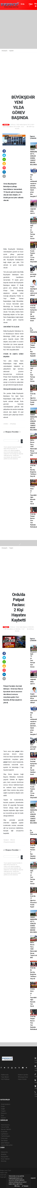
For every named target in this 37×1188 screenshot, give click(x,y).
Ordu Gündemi (24, 5)
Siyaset (11, 50)
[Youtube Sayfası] (12, 1067)
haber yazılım (4, 1183)
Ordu (5, 249)
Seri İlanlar (4, 1140)
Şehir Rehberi (5, 1143)
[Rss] (20, 1067)
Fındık (3, 1106)
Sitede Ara (4, 1152)
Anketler (3, 1154)
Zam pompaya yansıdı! (33, 274)
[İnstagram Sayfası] (9, 1067)
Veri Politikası (5, 1079)
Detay (18, 1186)
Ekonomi (4, 1113)
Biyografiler (4, 1156)
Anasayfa (4, 50)
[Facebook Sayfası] (2, 1067)
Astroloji (3, 1161)
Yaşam (11, 548)
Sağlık (3, 1109)
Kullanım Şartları (23, 1075)
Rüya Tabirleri (5, 1159)
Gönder (22, 441)
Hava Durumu (5, 1125)
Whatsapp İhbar (23, 1077)
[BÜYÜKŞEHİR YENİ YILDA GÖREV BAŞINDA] (13, 139)
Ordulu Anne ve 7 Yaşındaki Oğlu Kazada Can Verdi (33, 495)
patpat (17, 751)
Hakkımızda (4, 1075)
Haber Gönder (22, 1079)
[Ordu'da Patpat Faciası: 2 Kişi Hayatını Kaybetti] (13, 641)
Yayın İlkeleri (5, 1077)
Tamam (25, 1186)
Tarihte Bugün (5, 1136)
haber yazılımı (4, 1179)
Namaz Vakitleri (6, 1129)
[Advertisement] (18, 29)
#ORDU (5, 424)
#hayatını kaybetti (9, 842)
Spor (2, 1115)
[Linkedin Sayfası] (16, 1067)
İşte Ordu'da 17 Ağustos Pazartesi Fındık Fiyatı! (33, 398)
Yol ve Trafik (5, 1127)
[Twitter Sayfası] (5, 1067)
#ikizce (12, 840)
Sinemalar (4, 1138)
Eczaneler (4, 1131)
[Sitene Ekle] (27, 1067)
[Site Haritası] (23, 1067)
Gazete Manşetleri (7, 1145)
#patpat (6, 840)
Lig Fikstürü (4, 1134)
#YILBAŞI (13, 424)
